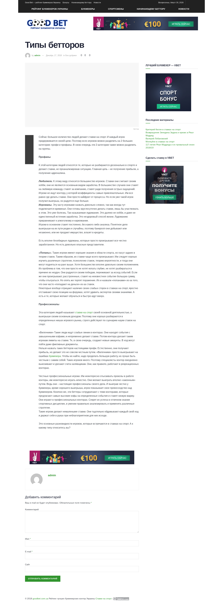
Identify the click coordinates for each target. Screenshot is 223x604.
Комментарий (32, 509)
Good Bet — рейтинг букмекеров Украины (43, 3)
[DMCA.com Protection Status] (120, 598)
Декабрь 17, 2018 (54, 55)
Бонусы (66, 3)
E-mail (28, 551)
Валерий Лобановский (157, 138)
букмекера (55, 356)
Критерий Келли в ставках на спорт (163, 129)
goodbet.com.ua (40, 598)
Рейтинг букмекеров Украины (50, 9)
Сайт (27, 564)
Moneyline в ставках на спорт (160, 141)
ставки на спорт (84, 312)
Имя (28, 539)
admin (37, 55)
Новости (97, 3)
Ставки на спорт (103, 598)
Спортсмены (116, 9)
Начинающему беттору (81, 3)
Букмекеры (88, 9)
